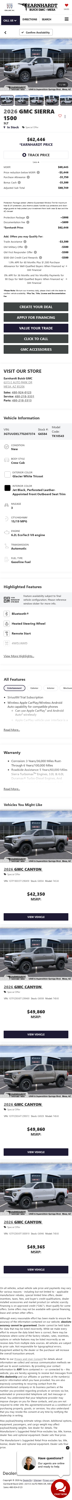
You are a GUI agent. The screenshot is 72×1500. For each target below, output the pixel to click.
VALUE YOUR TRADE (36, 328)
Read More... (12, 730)
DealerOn (27, 1480)
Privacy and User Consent (28, 1358)
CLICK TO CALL (36, 338)
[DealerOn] (12, 1473)
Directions (29, 19)
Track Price (39, 155)
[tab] (14, 688)
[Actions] (65, 116)
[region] (36, 232)
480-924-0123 (21, 392)
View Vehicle (36, 917)
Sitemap (37, 1480)
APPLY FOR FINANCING (36, 317)
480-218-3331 (24, 396)
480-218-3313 (22, 400)
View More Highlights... (19, 656)
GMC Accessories (36, 349)
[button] (5, 32)
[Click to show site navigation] (66, 19)
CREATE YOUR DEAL (36, 307)
